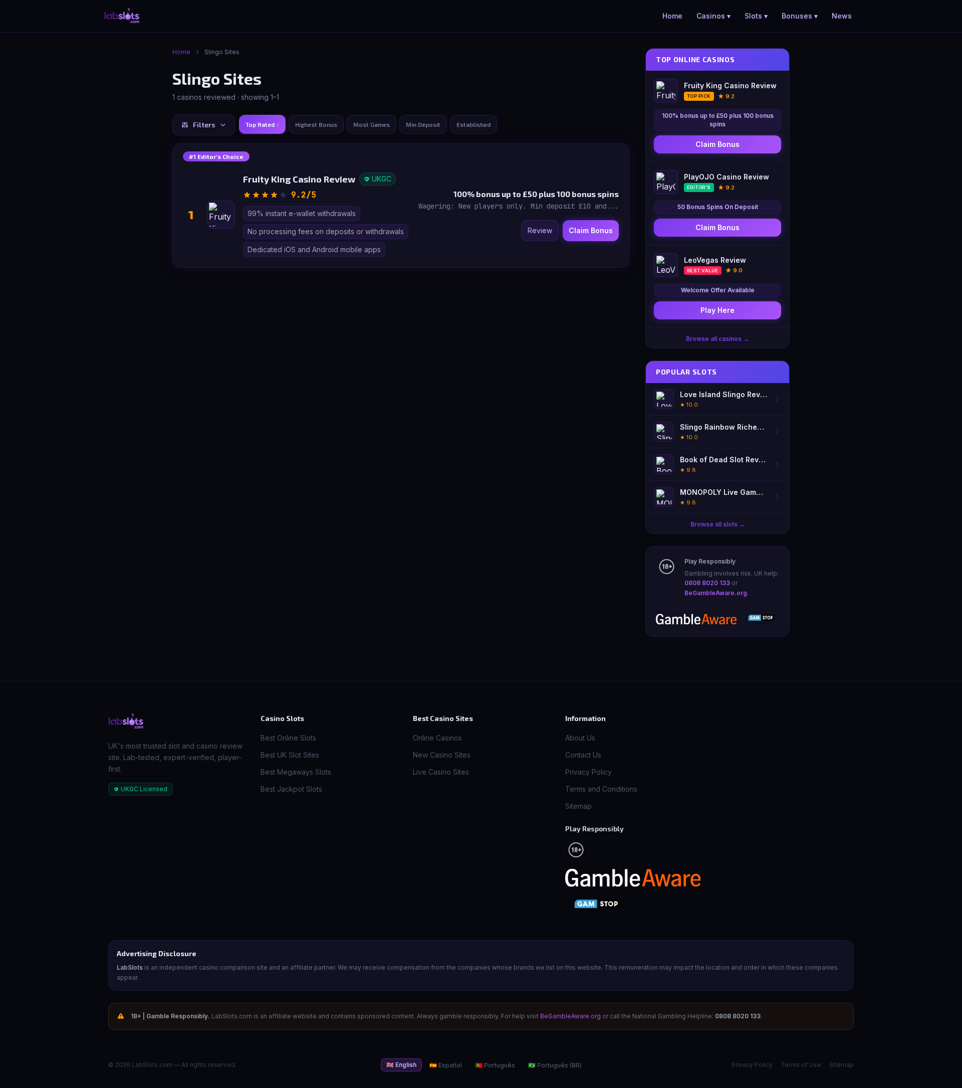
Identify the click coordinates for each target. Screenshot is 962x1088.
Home (672, 16)
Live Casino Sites (441, 772)
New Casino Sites (441, 755)
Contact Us (583, 755)
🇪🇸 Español (445, 1065)
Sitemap (578, 806)
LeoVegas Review (715, 260)
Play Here (717, 310)
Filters (204, 124)
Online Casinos (437, 738)
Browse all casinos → (717, 338)
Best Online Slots (288, 738)
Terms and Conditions (601, 789)
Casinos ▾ (713, 16)
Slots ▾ (756, 16)
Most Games (371, 124)
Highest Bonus (316, 124)
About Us (580, 738)
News (842, 16)
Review (540, 230)
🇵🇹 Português (495, 1065)
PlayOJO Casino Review (726, 176)
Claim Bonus (591, 230)
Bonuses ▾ (800, 16)
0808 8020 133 (707, 583)
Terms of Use (801, 1064)
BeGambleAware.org (715, 593)
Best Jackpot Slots (291, 789)
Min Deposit (423, 124)
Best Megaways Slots (296, 772)
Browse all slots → (717, 524)
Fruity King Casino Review (299, 179)
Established (473, 124)
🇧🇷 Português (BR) (555, 1065)
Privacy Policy (588, 772)
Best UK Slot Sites (290, 755)
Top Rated (262, 124)
